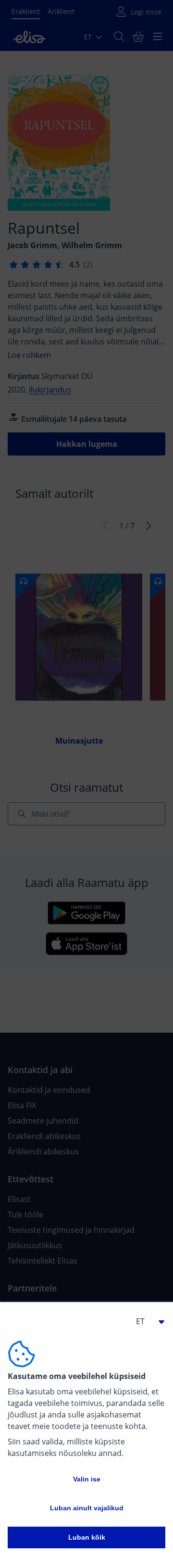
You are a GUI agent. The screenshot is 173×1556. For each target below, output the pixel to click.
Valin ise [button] (86, 1479)
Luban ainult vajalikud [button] (87, 1508)
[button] (146, 1321)
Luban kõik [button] (86, 1537)
